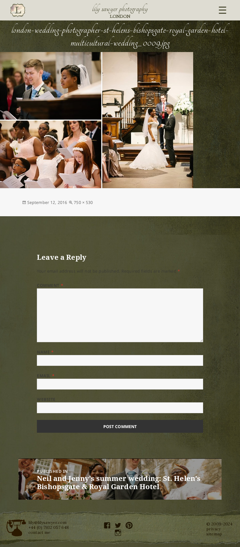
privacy (213, 529)
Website (46, 399)
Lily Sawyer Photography (120, 9)
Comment (50, 285)
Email (45, 375)
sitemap (214, 533)
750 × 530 (83, 202)
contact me (39, 532)
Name (45, 352)
